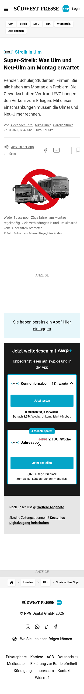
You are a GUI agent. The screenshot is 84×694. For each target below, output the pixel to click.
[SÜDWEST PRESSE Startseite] (42, 8)
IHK (48, 23)
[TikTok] (46, 626)
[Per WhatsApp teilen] (65, 150)
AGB (50, 657)
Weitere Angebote (50, 507)
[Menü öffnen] (6, 9)
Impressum (44, 671)
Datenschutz (68, 657)
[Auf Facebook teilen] (45, 150)
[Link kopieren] (37, 150)
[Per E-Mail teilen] (56, 150)
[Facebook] (56, 626)
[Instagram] (28, 626)
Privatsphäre (16, 657)
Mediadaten (17, 663)
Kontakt (64, 671)
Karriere (36, 657)
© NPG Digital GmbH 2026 (42, 613)
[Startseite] (11, 582)
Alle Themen (16, 31)
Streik (23, 23)
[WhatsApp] (37, 626)
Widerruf (42, 678)
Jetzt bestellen (42, 463)
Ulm (10, 23)
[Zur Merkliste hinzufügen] (77, 150)
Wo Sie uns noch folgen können (46, 639)
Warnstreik (63, 23)
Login (76, 9)
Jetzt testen (42, 400)
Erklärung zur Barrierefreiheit (53, 663)
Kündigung (23, 671)
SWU (36, 23)
